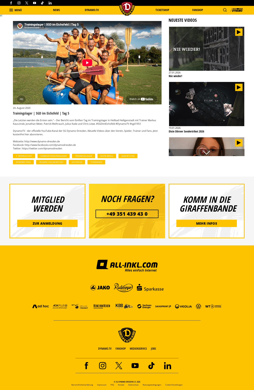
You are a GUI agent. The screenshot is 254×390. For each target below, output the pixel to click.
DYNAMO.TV (92, 10)
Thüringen (96, 162)
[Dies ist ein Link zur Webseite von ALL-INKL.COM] (127, 265)
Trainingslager (83, 155)
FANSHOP (121, 349)
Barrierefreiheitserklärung (82, 385)
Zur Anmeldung (47, 223)
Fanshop (197, 10)
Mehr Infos (206, 223)
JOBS (153, 349)
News (56, 10)
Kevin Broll (106, 155)
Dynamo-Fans (23, 162)
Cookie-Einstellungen (174, 385)
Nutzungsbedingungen (152, 385)
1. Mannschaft (24, 155)
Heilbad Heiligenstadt (51, 162)
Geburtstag (127, 155)
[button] (224, 10)
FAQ (112, 385)
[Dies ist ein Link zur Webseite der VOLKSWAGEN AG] (198, 306)
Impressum (101, 385)
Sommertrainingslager (53, 155)
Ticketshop (162, 10)
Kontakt (121, 385)
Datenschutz (133, 385)
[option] (207, 53)
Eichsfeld (77, 162)
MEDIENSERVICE (138, 349)
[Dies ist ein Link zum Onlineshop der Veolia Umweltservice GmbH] (183, 306)
